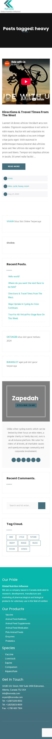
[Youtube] (28, 731)
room (26, 186)
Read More (14, 166)
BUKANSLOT (12, 362)
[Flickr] (19, 731)
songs (24, 549)
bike (10, 186)
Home (25, 32)
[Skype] (32, 731)
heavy (20, 186)
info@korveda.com (11, 693)
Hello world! (13, 276)
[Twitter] (24, 731)
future (33, 537)
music (35, 543)
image (23, 543)
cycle (15, 186)
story (10, 178)
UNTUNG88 (12, 337)
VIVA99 (10, 221)
